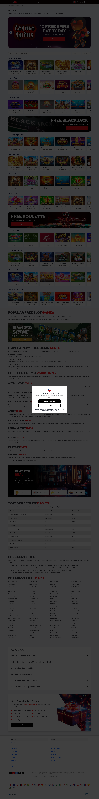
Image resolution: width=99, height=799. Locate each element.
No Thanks (49, 405)
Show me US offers (49, 401)
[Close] (65, 387)
